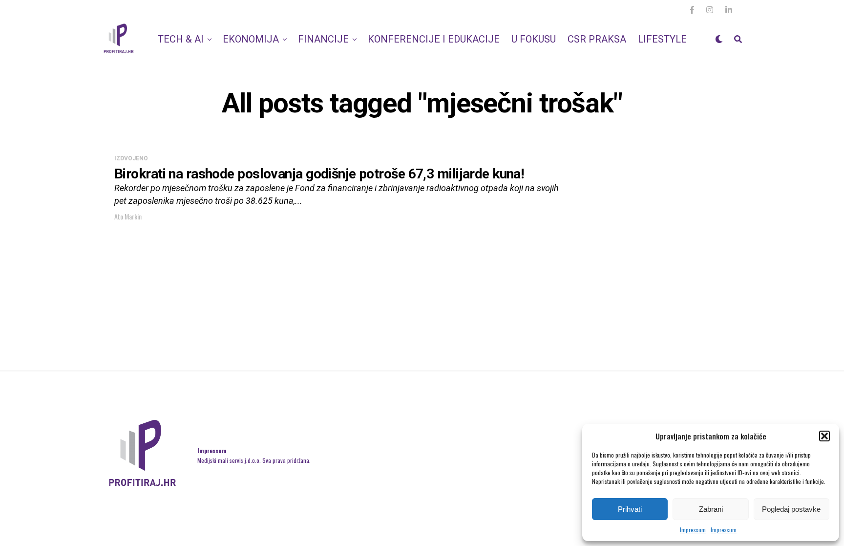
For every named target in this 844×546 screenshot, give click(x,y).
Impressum (693, 529)
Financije (323, 39)
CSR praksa (597, 39)
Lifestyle (662, 39)
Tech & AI (181, 39)
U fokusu (533, 39)
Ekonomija (251, 39)
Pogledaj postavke (791, 509)
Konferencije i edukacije (434, 39)
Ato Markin (128, 216)
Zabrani (711, 509)
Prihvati (630, 509)
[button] (824, 436)
